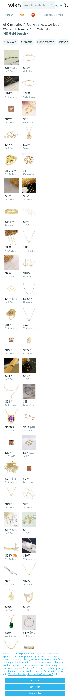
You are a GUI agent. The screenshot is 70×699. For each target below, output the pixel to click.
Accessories (49, 25)
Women (8, 29)
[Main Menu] (4, 5)
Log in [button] (58, 5)
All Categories (12, 25)
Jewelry (23, 29)
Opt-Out (35, 687)
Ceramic (26, 42)
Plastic (63, 42)
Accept (35, 680)
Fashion (31, 25)
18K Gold (10, 42)
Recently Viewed (53, 14)
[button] (52, 5)
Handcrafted (45, 42)
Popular (8, 14)
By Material (40, 29)
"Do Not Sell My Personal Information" (30, 674)
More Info (35, 693)
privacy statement (32, 659)
